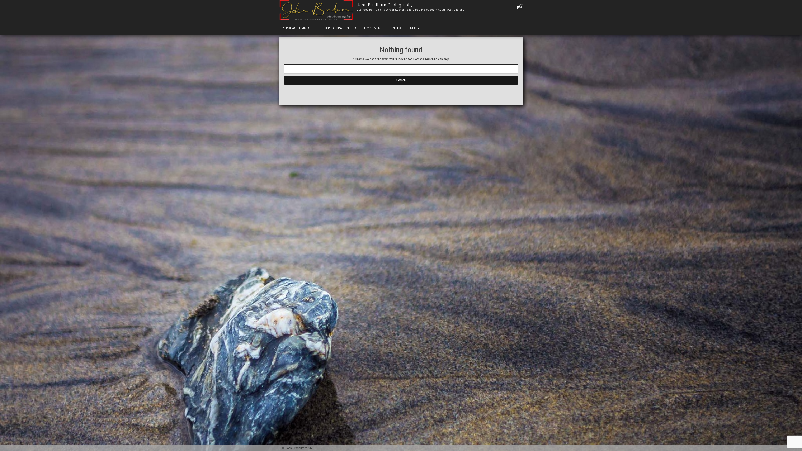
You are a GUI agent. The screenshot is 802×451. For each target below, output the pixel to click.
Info (413, 28)
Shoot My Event (368, 28)
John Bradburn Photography (385, 5)
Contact (396, 28)
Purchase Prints (296, 28)
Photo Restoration (333, 28)
